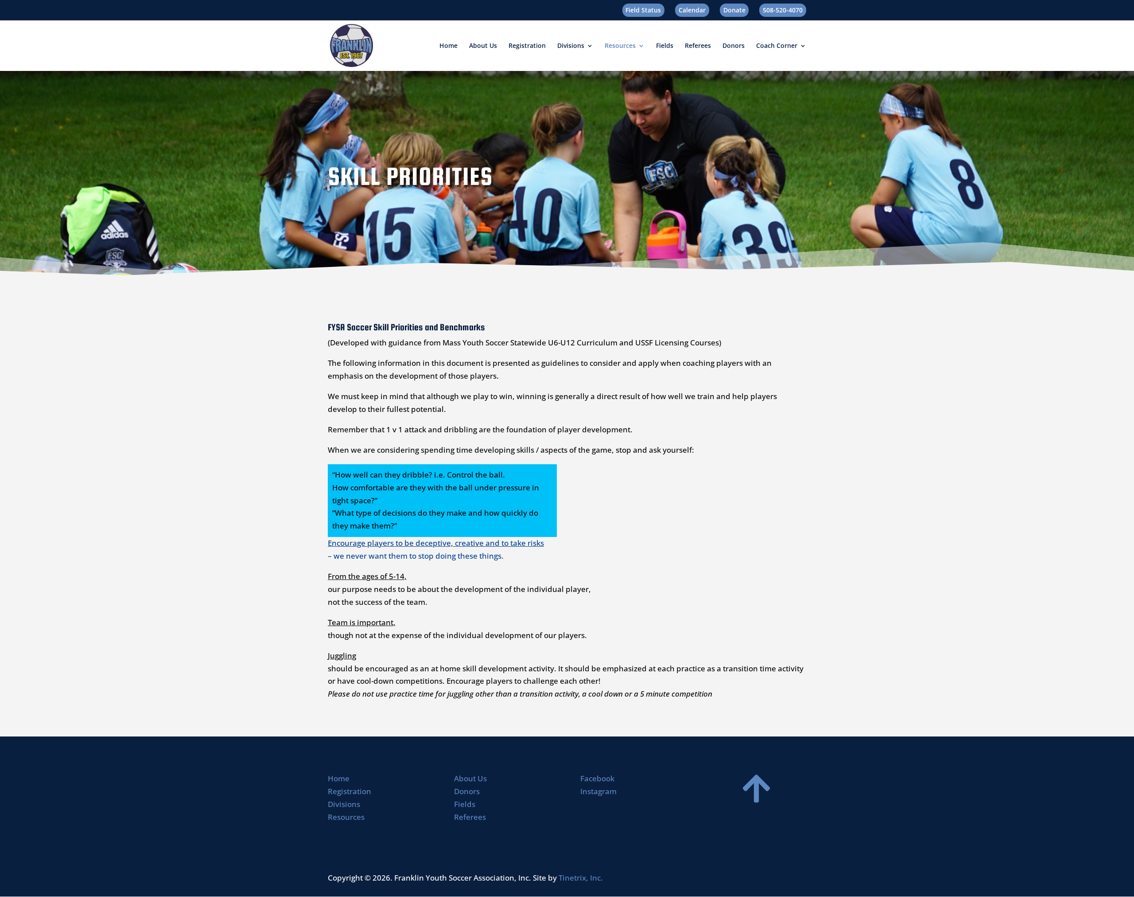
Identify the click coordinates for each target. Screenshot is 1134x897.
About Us (483, 46)
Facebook (597, 778)
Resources (620, 46)
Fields (664, 46)
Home (448, 46)
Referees (698, 46)
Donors (733, 46)
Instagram (598, 791)
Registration (527, 46)
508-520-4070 (783, 10)
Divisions (570, 46)
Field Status (643, 10)
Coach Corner (776, 46)
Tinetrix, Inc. (581, 878)
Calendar (692, 10)
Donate (734, 10)
